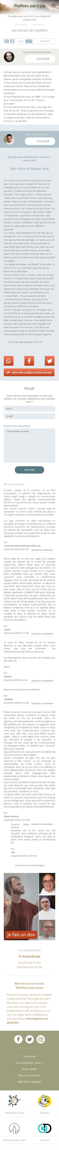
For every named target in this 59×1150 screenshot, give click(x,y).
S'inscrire (29, 1056)
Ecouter (42, 59)
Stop (12, 41)
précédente (3, 155)
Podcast (45, 41)
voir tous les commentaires (29, 865)
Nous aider (29, 1069)
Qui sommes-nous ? (29, 1063)
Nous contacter (29, 1075)
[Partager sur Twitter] (49, 361)
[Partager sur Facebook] (29, 361)
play (7, 41)
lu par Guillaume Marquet (37, 52)
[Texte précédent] (5, 31)
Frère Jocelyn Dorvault (37, 134)
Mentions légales (29, 1082)
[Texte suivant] (54, 31)
